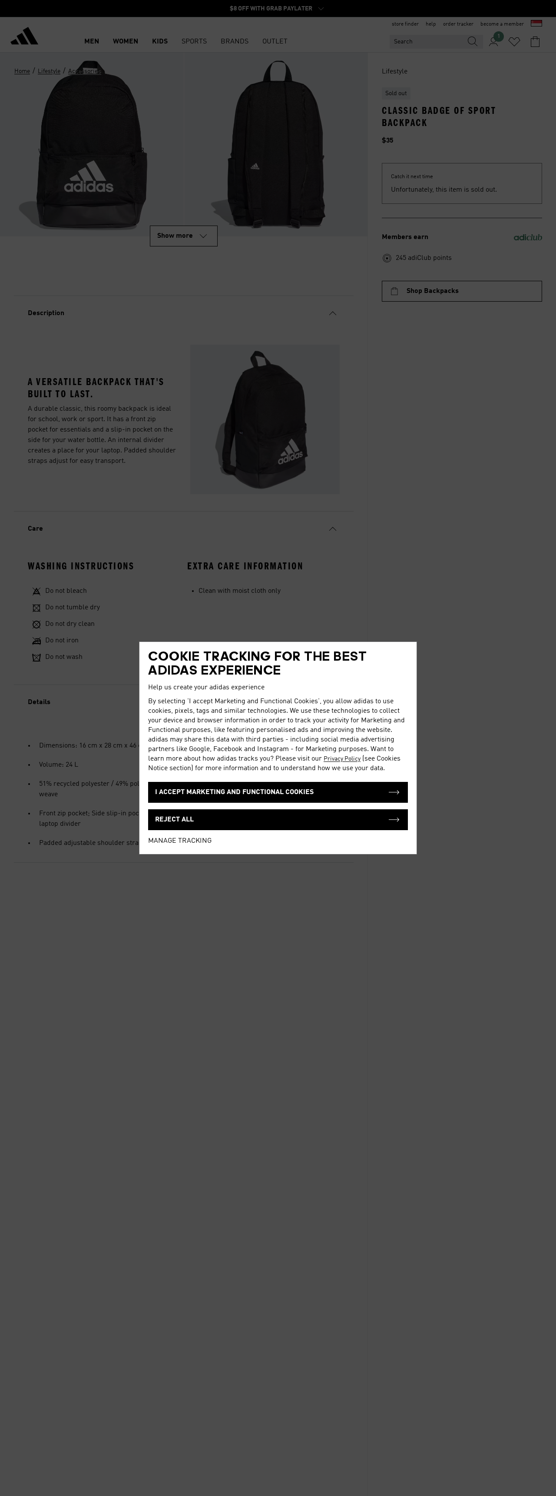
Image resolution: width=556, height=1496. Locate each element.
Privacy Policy (342, 759)
